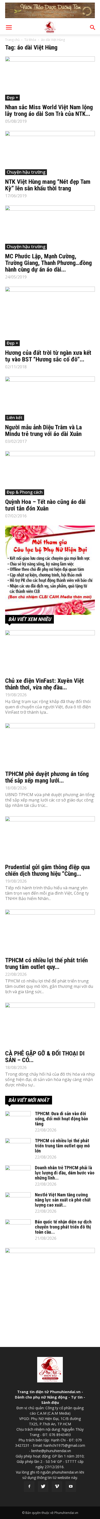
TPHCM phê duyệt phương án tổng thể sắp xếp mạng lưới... (47, 777)
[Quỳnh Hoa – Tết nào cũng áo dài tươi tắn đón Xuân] (50, 473)
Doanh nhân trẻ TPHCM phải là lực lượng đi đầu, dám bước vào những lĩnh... (64, 1173)
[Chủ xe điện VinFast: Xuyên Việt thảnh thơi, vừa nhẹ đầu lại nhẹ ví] (50, 652)
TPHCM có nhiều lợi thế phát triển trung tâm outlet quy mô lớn (62, 1145)
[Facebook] (29, 1486)
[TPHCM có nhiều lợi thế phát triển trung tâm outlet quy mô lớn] (50, 931)
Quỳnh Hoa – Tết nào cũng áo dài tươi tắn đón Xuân (45, 505)
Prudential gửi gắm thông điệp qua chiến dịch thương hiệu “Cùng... (47, 870)
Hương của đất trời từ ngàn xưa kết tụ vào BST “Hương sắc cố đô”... (48, 356)
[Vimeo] (57, 1486)
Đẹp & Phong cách (25, 492)
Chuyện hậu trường (26, 172)
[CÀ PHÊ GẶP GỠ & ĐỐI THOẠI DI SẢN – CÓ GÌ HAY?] (50, 1025)
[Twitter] (43, 1486)
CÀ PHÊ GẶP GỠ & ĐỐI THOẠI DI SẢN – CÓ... (45, 1057)
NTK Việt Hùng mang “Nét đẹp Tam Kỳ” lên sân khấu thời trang (48, 185)
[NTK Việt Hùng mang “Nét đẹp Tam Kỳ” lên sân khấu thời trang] (50, 153)
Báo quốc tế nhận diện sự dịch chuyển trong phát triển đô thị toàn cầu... (63, 1227)
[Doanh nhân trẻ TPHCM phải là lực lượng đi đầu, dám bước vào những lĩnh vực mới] (18, 1174)
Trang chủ (12, 40)
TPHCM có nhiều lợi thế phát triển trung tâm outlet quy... (46, 963)
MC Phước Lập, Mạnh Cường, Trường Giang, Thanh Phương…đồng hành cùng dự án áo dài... (48, 263)
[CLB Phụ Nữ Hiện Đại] (50, 570)
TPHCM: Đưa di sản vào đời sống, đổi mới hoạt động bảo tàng (61, 1118)
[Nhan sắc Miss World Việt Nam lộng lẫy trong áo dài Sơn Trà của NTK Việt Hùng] (50, 78)
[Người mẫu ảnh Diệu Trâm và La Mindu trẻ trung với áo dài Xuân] (50, 398)
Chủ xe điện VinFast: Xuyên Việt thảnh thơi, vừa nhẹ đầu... (44, 684)
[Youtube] (71, 1486)
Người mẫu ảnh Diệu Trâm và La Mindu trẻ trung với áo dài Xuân (43, 431)
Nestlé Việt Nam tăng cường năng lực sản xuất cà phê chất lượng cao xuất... (63, 1200)
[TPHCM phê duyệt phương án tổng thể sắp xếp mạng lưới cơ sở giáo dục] (50, 745)
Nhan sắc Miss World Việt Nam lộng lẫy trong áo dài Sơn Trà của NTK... (49, 110)
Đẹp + (12, 97)
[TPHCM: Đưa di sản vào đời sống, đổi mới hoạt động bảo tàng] (18, 1120)
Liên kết (15, 417)
